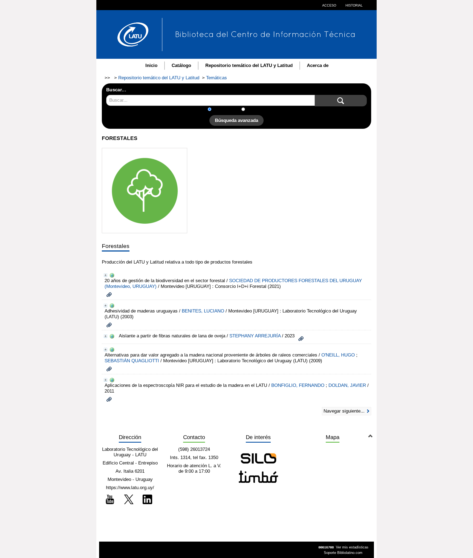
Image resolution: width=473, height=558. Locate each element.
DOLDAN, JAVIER (347, 385)
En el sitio (258, 110)
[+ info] (105, 275)
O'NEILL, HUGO (338, 355)
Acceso (329, 5)
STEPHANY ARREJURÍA (255, 335)
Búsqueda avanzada (236, 120)
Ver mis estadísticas (352, 547)
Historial (354, 5)
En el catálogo (228, 110)
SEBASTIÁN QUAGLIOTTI (132, 360)
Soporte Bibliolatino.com (343, 553)
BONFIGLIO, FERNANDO (297, 385)
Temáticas (216, 77)
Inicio (151, 65)
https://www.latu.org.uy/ (130, 487)
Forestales (115, 246)
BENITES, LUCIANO (203, 311)
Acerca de (317, 65)
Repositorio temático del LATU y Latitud (249, 65)
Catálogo (181, 65)
